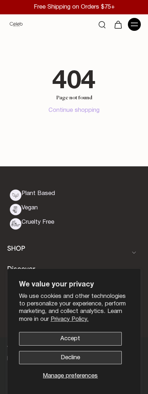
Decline (70, 357)
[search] (102, 24)
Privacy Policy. (70, 319)
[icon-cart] (118, 24)
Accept (70, 338)
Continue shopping (74, 110)
